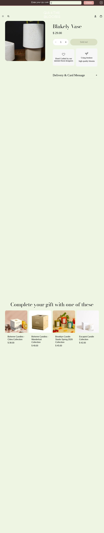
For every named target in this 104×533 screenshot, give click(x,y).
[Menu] (3, 16)
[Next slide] (48, 321)
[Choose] (23, 329)
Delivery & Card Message (69, 75)
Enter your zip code (40, 2)
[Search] (8, 16)
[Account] (95, 16)
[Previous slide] (31, 321)
